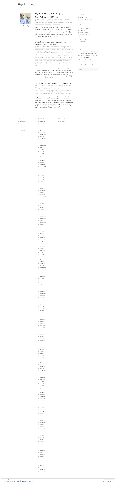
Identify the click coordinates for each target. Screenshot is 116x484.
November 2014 (43, 424)
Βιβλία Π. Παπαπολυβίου (85, 24)
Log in (21, 123)
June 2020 (42, 280)
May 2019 (42, 308)
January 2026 (42, 136)
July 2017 (42, 355)
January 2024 (42, 188)
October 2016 (42, 375)
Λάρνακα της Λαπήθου (66, 90)
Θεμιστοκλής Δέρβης (43, 22)
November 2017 (43, 347)
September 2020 (43, 274)
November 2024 (43, 166)
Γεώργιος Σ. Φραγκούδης (40, 88)
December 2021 (43, 241)
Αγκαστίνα (70, 49)
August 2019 (42, 302)
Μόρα (40, 55)
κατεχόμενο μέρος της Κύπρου (55, 63)
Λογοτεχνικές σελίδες (84, 34)
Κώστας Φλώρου (52, 54)
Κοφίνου (65, 22)
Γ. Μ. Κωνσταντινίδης (65, 87)
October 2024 (42, 168)
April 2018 (42, 336)
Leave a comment (56, 23)
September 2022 (43, 222)
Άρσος (69, 47)
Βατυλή (65, 51)
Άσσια (36, 49)
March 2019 (42, 312)
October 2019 (42, 297)
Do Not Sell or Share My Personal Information (46, 478)
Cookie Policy (30, 481)
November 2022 (43, 218)
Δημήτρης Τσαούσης (67, 52)
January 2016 (42, 394)
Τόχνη (50, 60)
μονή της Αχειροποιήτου (45, 93)
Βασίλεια (57, 87)
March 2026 (42, 132)
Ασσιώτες (54, 49)
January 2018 (42, 342)
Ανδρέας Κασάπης (56, 51)
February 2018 (43, 340)
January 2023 (42, 214)
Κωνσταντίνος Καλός (43, 54)
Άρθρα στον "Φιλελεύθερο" (47, 19)
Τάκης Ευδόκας (48, 23)
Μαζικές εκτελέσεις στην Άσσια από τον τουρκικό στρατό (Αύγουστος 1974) (51, 43)
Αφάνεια (62, 49)
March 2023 (42, 209)
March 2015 (42, 415)
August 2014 (42, 431)
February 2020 (43, 289)
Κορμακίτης (53, 90)
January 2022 (42, 239)
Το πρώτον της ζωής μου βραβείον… (87, 64)
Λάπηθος (58, 90)
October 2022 (42, 220)
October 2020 (42, 272)
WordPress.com (23, 130)
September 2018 (43, 325)
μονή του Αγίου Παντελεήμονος (58, 93)
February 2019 (43, 315)
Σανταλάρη (69, 58)
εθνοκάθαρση (40, 63)
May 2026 (42, 128)
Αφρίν (58, 49)
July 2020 (42, 278)
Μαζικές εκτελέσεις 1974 (68, 55)
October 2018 (42, 323)
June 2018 (42, 332)
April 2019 (42, 310)
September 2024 (43, 171)
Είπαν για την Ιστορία (84, 28)
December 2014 (43, 422)
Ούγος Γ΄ (51, 91)
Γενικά (52, 46)
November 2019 (43, 295)
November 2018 (43, 321)
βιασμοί (46, 62)
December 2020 (43, 267)
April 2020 (42, 284)
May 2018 (42, 334)
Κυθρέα (36, 54)
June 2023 (42, 203)
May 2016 (42, 385)
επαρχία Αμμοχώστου (57, 62)
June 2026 (42, 125)
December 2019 (43, 293)
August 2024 (42, 173)
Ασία (49, 87)
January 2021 (42, 265)
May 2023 (42, 205)
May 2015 (42, 411)
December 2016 (43, 370)
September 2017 (43, 351)
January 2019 (42, 317)
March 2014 (42, 441)
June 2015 (42, 409)
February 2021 (43, 263)
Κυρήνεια (64, 88)
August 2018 (42, 327)
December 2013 (43, 448)
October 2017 (42, 349)
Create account (22, 121)
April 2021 (42, 259)
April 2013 (42, 465)
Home (80, 4)
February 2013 (43, 469)
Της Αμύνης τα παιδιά (84, 49)
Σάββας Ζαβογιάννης (39, 23)
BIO (80, 9)
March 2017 (42, 364)
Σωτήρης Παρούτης (62, 58)
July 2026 (42, 123)
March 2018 (42, 338)
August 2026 (42, 121)
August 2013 (42, 456)
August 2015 (42, 405)
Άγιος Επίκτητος (61, 19)
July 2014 (42, 433)
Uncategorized (82, 41)
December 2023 (43, 190)
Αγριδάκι (53, 87)
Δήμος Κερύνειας (50, 88)
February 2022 (43, 237)
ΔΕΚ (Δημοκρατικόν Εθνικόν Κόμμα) (59, 20)
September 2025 (43, 145)
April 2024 (42, 181)
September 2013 (43, 454)
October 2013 (42, 452)
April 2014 (42, 439)
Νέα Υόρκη (70, 22)
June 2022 (42, 229)
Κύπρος (68, 88)
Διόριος (59, 88)
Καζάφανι (42, 90)
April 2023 (42, 207)
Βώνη (62, 51)
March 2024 (42, 183)
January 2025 (42, 162)
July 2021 (42, 252)
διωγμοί (50, 62)
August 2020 (42, 276)
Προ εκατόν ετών (83, 36)
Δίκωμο (55, 88)
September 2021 (43, 248)
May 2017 (42, 360)
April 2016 (42, 388)
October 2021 (42, 246)
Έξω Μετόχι (48, 49)
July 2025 (42, 149)
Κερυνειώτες (47, 90)
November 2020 (43, 269)
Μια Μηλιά (42, 57)
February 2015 (43, 418)
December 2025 (43, 138)
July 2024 (42, 175)
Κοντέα (58, 54)
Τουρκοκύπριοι (59, 60)
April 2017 (42, 362)
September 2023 (43, 196)
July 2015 (42, 407)
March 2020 (42, 287)
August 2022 (42, 224)
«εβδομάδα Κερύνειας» (63, 85)
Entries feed (22, 125)
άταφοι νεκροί (66, 60)
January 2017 (42, 368)
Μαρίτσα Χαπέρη (51, 55)
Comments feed (23, 128)
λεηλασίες (65, 63)
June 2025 (42, 151)
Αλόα (36, 51)
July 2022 (42, 226)
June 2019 (42, 306)
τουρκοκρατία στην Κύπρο (61, 47)
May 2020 (42, 282)
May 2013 (42, 463)
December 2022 (43, 216)
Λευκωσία (65, 54)
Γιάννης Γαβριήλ (43, 52)
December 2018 (43, 319)
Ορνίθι (56, 57)
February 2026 (43, 134)
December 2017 (43, 345)
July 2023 (42, 201)
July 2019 (42, 304)
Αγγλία (66, 49)
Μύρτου (41, 91)
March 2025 (42, 158)
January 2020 (42, 291)
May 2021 (42, 256)
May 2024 (42, 179)
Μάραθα (44, 55)
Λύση (61, 54)
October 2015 (42, 400)
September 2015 (43, 403)
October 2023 (42, 194)
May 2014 (42, 437)
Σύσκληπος (62, 91)
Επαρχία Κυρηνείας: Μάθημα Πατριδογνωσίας (53, 83)
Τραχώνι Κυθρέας (38, 60)
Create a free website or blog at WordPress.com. (27, 478)
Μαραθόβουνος (58, 55)
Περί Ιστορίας (26, 4)
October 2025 (42, 143)
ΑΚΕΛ (41, 20)
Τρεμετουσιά (46, 60)
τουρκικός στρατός (42, 47)
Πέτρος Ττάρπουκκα (62, 57)
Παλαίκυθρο (70, 57)
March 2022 (42, 235)
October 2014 (42, 426)
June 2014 (42, 435)
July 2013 (42, 458)
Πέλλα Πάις (56, 91)
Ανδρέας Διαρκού (47, 51)
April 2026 (42, 130)
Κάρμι (71, 88)
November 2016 (43, 372)
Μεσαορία (37, 57)
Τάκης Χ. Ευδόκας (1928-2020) (47, 17)
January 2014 (42, 446)
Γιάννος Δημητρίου (58, 52)
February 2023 (43, 211)
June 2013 (42, 461)
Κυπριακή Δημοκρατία (58, 22)
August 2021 (42, 250)
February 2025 (43, 160)
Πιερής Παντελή (38, 58)
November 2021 (43, 244)
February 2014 (43, 443)
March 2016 (42, 390)
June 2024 (42, 177)
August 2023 (42, 199)
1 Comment (68, 93)
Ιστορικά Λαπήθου (83, 32)
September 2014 (43, 428)
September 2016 (43, 377)
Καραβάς (37, 90)
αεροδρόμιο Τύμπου (39, 62)
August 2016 (42, 379)
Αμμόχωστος (40, 51)
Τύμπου (54, 60)
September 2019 (43, 299)
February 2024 (43, 186)
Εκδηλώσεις (82, 30)
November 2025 (43, 140)
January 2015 (42, 420)
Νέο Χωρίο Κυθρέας (50, 57)
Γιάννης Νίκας (50, 52)
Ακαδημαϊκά (82, 21)
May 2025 (42, 153)
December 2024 (43, 164)
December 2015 (43, 396)
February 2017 (43, 366)
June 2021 (42, 254)
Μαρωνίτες (46, 91)
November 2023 (43, 192)
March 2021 (42, 261)
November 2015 (43, 398)
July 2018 (42, 330)
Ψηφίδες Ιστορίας (58, 46)
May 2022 (42, 231)
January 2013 (42, 471)
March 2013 (42, 467)
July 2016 (42, 381)
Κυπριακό (50, 22)
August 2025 (42, 147)
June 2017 (42, 357)
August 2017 (42, 353)
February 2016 (43, 392)
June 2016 (42, 383)
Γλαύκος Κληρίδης (47, 20)
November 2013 (43, 450)
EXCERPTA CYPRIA (46, 46)
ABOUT (80, 6)
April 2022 (42, 233)
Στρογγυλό (45, 58)
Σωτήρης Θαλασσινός (52, 58)
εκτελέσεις (46, 63)
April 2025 (42, 156)
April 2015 (42, 413)
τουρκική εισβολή (51, 47)
